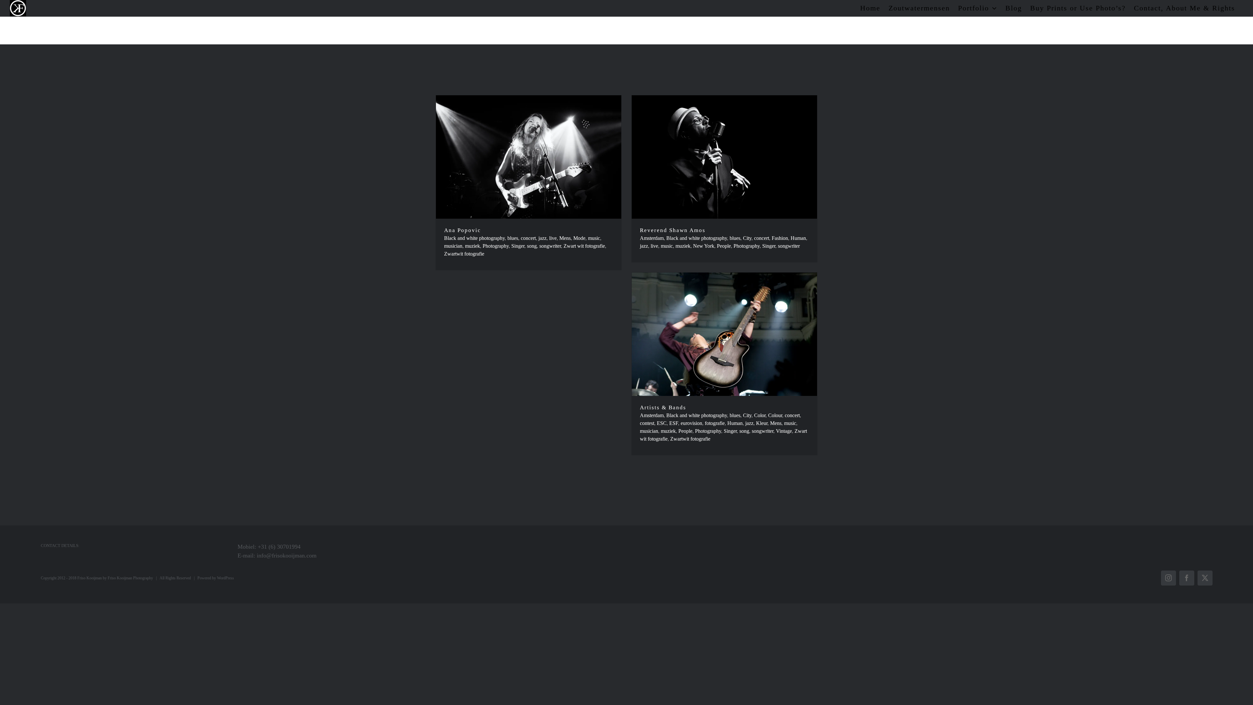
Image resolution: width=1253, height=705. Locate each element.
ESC (662, 423)
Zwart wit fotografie (584, 246)
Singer (517, 246)
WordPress (225, 578)
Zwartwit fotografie (464, 254)
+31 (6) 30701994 (279, 546)
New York (703, 246)
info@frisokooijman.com (287, 555)
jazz (542, 238)
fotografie (715, 423)
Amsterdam (652, 238)
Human (798, 238)
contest (647, 423)
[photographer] (528, 157)
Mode (579, 238)
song (532, 246)
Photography (496, 246)
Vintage (784, 431)
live (553, 238)
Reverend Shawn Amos (672, 230)
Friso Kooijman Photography (130, 578)
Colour (775, 415)
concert (528, 238)
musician (453, 246)
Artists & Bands (663, 407)
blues (512, 238)
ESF (673, 423)
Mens (565, 238)
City (747, 238)
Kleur (761, 423)
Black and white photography (474, 238)
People (724, 246)
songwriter (550, 246)
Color (760, 415)
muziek (472, 246)
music (594, 238)
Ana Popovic (462, 230)
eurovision (691, 423)
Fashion (780, 238)
